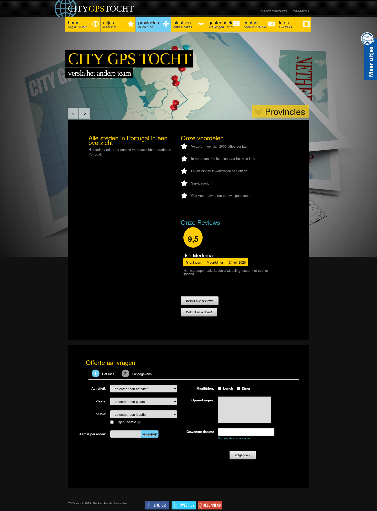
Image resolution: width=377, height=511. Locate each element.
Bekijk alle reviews (199, 300)
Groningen (193, 262)
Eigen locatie (126, 421)
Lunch (228, 388)
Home (78, 24)
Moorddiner (215, 262)
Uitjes (109, 24)
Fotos (285, 24)
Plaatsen (182, 24)
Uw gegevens (138, 374)
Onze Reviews (200, 222)
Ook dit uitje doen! (199, 312)
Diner (246, 388)
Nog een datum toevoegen (234, 438)
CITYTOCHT (101, 8)
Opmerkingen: (202, 400)
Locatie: (100, 413)
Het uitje (104, 374)
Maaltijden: (205, 388)
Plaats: (100, 401)
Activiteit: (98, 388)
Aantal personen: (92, 433)
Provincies (148, 24)
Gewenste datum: (200, 431)
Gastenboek (221, 24)
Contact (255, 24)
